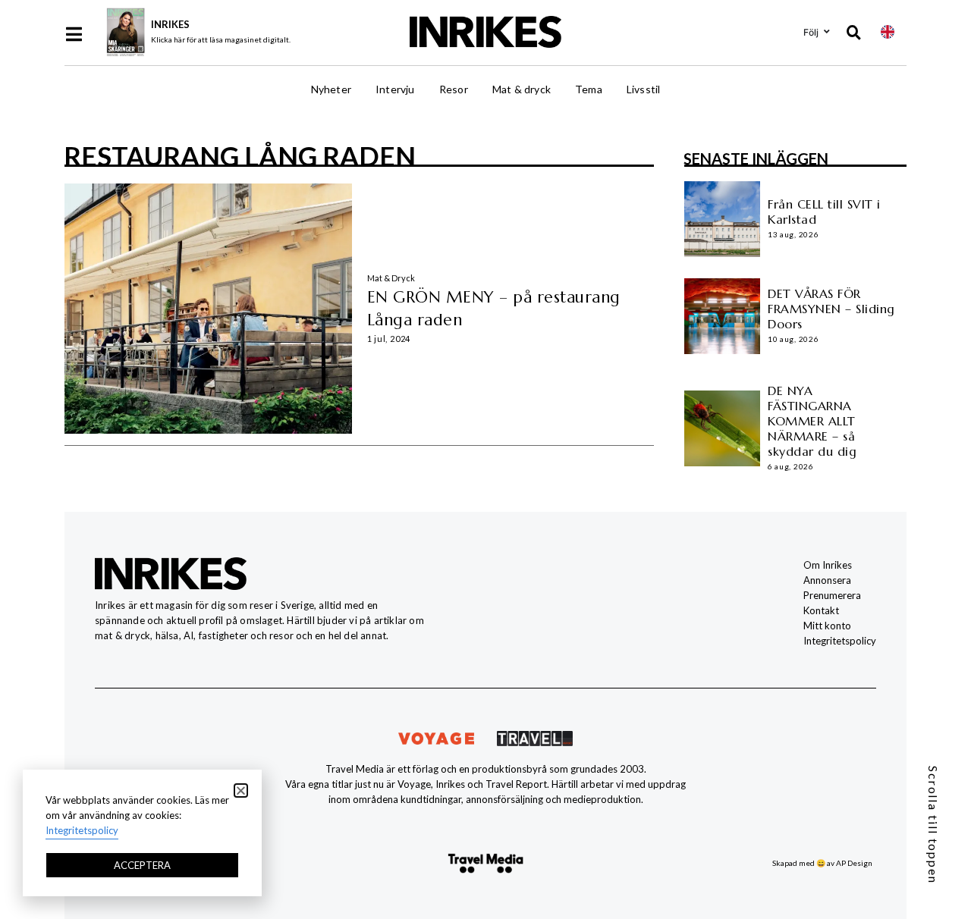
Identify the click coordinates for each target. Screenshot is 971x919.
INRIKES (170, 24)
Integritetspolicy (839, 641)
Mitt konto (827, 625)
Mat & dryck (521, 89)
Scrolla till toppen (933, 825)
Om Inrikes (827, 565)
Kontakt (821, 610)
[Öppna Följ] (826, 31)
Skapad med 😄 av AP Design (822, 862)
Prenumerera (832, 595)
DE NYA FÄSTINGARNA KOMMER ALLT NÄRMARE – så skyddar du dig (812, 421)
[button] (241, 790)
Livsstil (644, 89)
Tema (588, 89)
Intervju (395, 89)
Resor (453, 89)
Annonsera (827, 580)
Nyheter (331, 89)
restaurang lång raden (240, 155)
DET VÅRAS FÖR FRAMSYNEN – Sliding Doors (831, 308)
